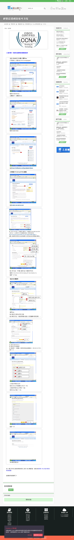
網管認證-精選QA (60, 31)
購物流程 (28, 514)
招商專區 (46, 516)
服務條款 (46, 519)
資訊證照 (27, 24)
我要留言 (11, 489)
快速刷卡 (28, 520)
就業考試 (9, 523)
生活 (9, 521)
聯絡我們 (46, 517)
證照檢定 (9, 516)
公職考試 (9, 514)
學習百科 (13, 24)
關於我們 (46, 514)
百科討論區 (7, 495)
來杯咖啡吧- (62, 86)
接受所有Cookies (38, 535)
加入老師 (28, 516)
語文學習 (9, 517)
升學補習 (9, 519)
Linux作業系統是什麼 (60, 42)
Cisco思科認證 (36, 24)
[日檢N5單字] (65, 149)
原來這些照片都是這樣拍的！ (62, 38)
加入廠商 (28, 517)
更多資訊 (30, 535)
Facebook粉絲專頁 (64, 514)
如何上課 (28, 519)
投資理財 (9, 524)
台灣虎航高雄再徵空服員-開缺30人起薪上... (63, 103)
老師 (59, 8)
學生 (54, 8)
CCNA (44, 24)
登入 (70, 1)
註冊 (66, 1)
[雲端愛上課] (15, 8)
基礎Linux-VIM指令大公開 (61, 45)
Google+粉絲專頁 (64, 516)
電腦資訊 (20, 24)
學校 (65, 8)
